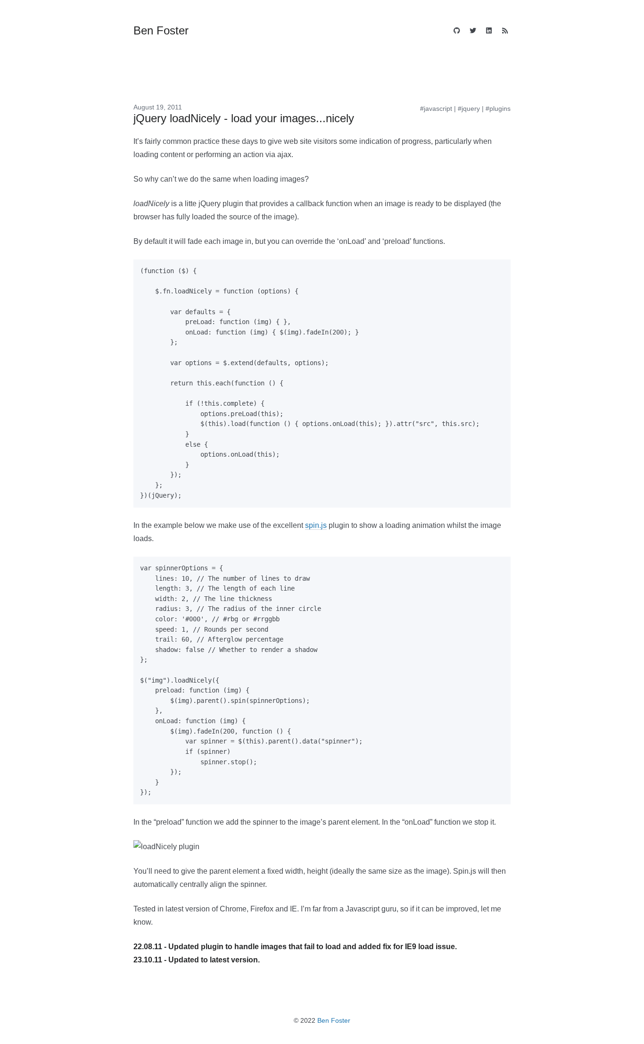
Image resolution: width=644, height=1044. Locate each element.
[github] (456, 31)
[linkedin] (489, 31)
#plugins (498, 108)
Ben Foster (333, 1020)
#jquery (469, 108)
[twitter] (473, 31)
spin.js (316, 525)
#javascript (436, 108)
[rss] (505, 31)
